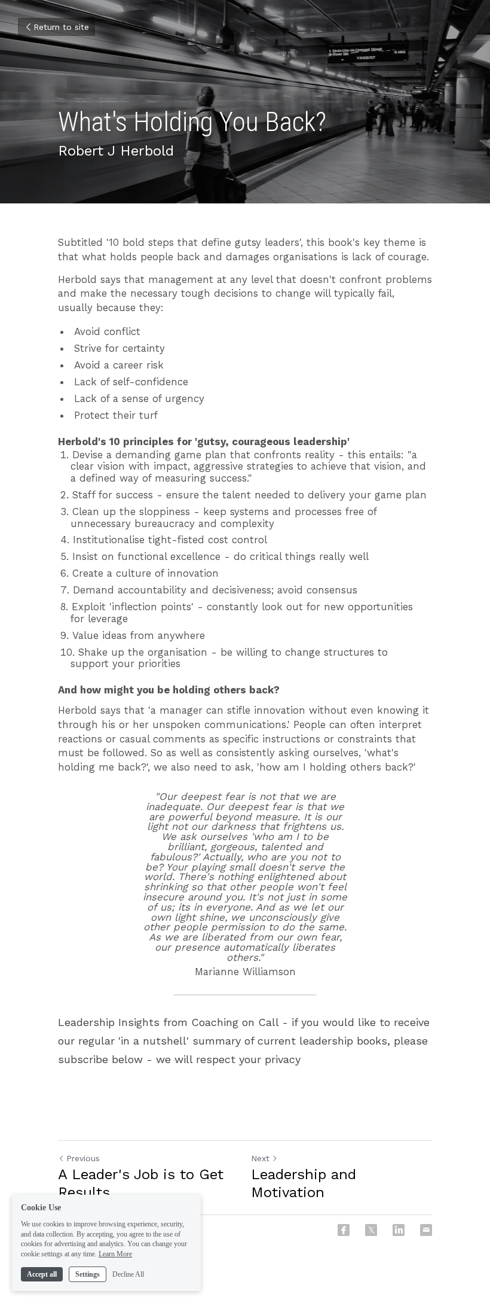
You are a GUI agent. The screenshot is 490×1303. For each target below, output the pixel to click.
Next (260, 1158)
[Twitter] (371, 1230)
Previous (83, 1158)
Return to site (61, 27)
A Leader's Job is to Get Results (140, 1183)
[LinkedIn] (399, 1230)
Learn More (115, 1254)
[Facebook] (344, 1230)
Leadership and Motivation (303, 1183)
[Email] (426, 1230)
